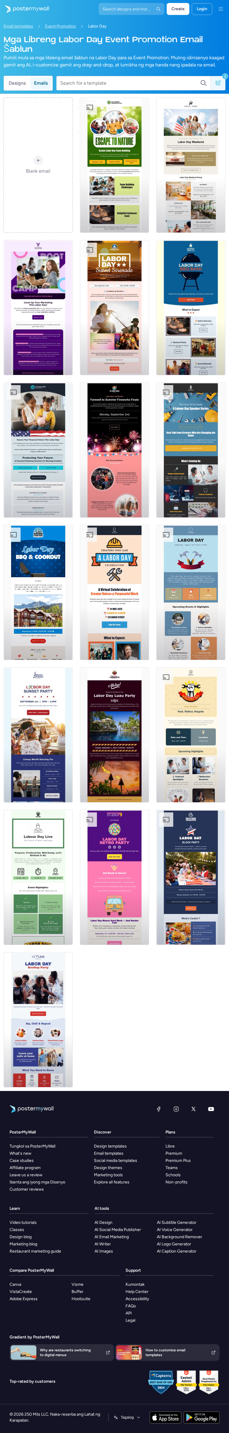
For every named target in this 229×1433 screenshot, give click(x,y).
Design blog (21, 1236)
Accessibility (137, 1298)
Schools (173, 1174)
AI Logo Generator (174, 1244)
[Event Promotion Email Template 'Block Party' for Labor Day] (190, 877)
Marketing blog (23, 1244)
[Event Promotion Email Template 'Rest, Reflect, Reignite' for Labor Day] (190, 735)
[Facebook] (159, 1109)
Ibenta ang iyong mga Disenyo (37, 1182)
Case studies (22, 1160)
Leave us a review (26, 1174)
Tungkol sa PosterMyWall (32, 1146)
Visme (77, 1284)
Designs (17, 83)
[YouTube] (211, 1109)
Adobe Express (24, 1298)
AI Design (103, 1222)
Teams (171, 1167)
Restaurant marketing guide (35, 1251)
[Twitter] (193, 1109)
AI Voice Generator (175, 1229)
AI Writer (103, 1244)
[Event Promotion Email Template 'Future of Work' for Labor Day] (38, 877)
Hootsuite (81, 1298)
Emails (41, 83)
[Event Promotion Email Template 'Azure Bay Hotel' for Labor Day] (114, 307)
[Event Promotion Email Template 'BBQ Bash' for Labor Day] (190, 307)
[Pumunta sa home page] (24, 9)
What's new (20, 1153)
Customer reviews (27, 1189)
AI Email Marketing (112, 1236)
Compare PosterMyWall (32, 1270)
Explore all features (111, 1182)
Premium (173, 1153)
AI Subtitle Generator (176, 1222)
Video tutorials (23, 1222)
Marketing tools (108, 1174)
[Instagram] (176, 1109)
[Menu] (220, 9)
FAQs (131, 1306)
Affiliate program (25, 1167)
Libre (170, 1146)
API (129, 1313)
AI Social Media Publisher (118, 1229)
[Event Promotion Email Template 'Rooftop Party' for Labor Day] (38, 1019)
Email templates (18, 26)
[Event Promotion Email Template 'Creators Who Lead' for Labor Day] (114, 592)
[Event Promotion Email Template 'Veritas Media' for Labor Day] (38, 307)
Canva (15, 1284)
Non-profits (176, 1182)
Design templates (110, 1146)
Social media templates (115, 1160)
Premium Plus (178, 1160)
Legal (130, 1320)
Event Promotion (60, 26)
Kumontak (135, 1284)
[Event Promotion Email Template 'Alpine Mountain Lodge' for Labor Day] (38, 592)
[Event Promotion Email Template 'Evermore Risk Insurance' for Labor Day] (38, 450)
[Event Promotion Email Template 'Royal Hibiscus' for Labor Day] (114, 735)
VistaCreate (21, 1291)
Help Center (137, 1291)
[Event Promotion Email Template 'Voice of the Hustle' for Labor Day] (190, 450)
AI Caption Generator (176, 1251)
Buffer (77, 1291)
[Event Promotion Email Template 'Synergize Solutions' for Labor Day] (114, 165)
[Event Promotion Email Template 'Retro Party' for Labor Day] (114, 877)
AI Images (104, 1251)
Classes (17, 1229)
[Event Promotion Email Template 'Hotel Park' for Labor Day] (190, 165)
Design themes (108, 1167)
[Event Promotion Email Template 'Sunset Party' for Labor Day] (38, 735)
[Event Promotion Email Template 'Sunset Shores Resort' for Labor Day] (114, 450)
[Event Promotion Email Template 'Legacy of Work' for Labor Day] (190, 592)
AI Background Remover (179, 1236)
